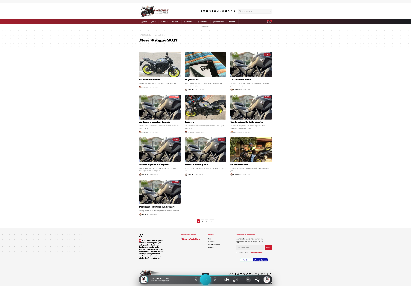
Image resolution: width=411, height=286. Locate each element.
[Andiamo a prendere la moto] (160, 107)
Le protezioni (192, 79)
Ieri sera (189, 122)
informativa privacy (256, 252)
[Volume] (226, 279)
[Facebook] (202, 11)
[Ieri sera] (205, 107)
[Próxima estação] (215, 279)
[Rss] (228, 11)
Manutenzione (214, 245)
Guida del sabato (239, 164)
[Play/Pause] (205, 279)
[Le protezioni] (205, 64)
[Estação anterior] (196, 279)
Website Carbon (260, 260)
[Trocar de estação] (248, 279)
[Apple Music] (234, 11)
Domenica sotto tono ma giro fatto (157, 207)
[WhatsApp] (223, 11)
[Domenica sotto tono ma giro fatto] (160, 192)
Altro (267, 54)
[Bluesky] (225, 11)
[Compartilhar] (257, 279)
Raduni (211, 248)
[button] (240, 21)
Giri (209, 239)
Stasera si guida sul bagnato (154, 164)
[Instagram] (209, 11)
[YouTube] (207, 11)
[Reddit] (217, 11)
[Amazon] (231, 11)
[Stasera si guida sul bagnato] (160, 149)
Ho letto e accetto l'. (251, 252)
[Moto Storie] (154, 11)
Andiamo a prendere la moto (154, 122)
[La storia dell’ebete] (251, 64)
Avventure (174, 97)
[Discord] (215, 11)
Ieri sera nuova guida (196, 164)
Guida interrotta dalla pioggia (246, 122)
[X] (204, 11)
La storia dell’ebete (240, 79)
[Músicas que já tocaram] (235, 279)
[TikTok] (212, 11)
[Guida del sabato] (251, 149)
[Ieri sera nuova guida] (205, 149)
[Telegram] (220, 11)
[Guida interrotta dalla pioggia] (251, 107)
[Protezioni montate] (160, 64)
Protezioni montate (149, 79)
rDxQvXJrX (145, 87)
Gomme (211, 242)
